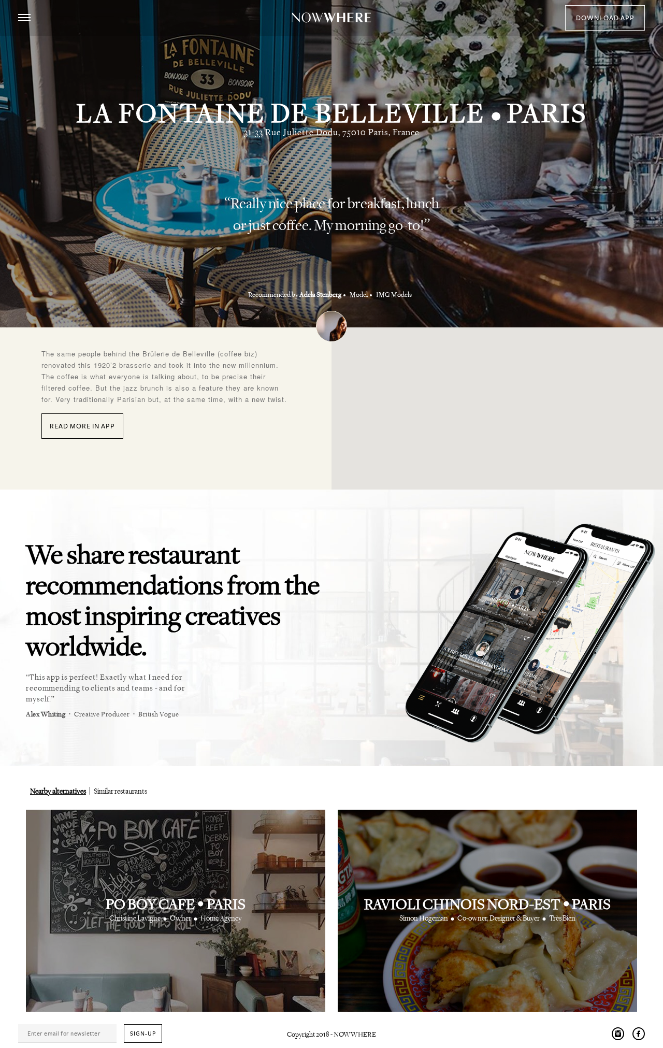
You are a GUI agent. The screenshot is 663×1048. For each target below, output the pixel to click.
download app (605, 18)
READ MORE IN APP (82, 426)
